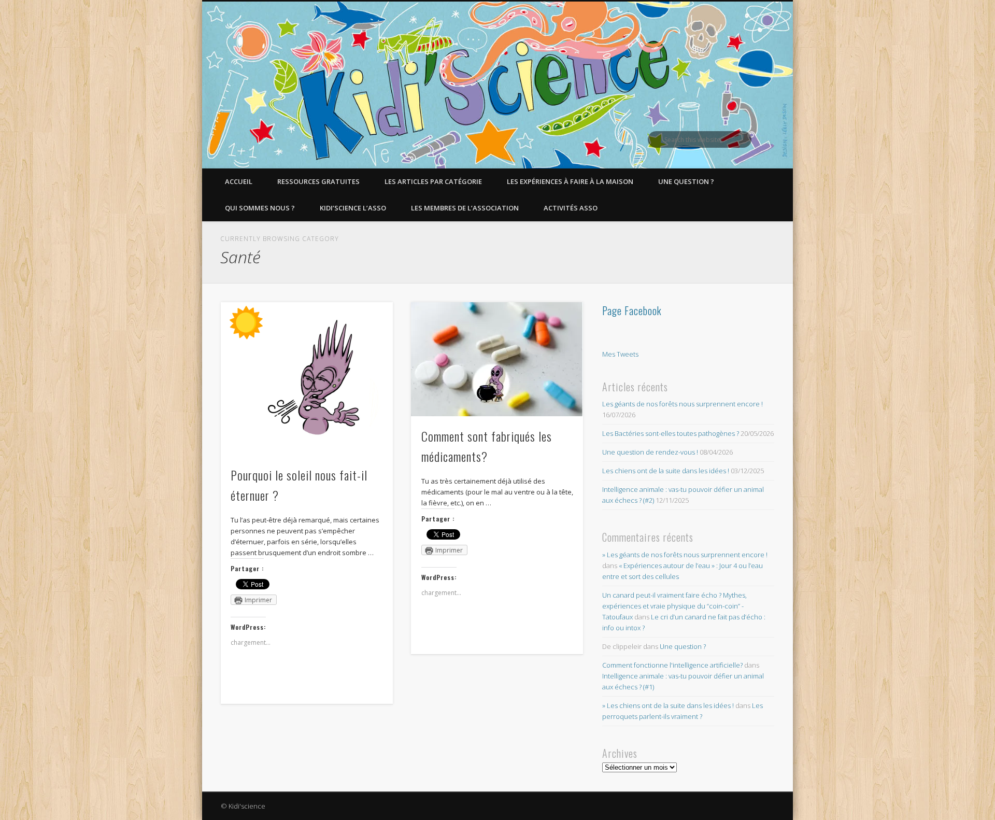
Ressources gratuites (318, 181)
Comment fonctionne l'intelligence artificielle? (672, 665)
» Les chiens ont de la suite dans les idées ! (668, 705)
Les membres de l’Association (465, 208)
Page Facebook (632, 310)
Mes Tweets (620, 354)
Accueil (238, 181)
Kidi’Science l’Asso (353, 208)
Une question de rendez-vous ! (650, 452)
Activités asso (571, 208)
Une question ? (686, 181)
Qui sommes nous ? (260, 208)
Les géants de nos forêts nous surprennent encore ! (682, 403)
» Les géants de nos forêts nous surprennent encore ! (684, 554)
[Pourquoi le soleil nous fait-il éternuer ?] (307, 378)
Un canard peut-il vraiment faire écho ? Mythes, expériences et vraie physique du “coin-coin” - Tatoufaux (674, 605)
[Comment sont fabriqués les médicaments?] (497, 359)
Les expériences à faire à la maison (570, 181)
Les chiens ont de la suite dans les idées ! (665, 470)
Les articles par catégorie (433, 181)
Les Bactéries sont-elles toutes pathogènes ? (670, 433)
